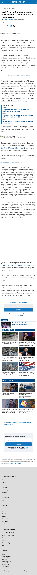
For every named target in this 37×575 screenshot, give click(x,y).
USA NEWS (5, 500)
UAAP (13, 8)
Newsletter (5, 521)
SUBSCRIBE (18, 444)
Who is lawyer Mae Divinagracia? (8, 393)
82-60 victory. (22, 101)
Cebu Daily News (7, 562)
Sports (4, 482)
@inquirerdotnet (19, 19)
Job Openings (5, 524)
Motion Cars (5, 567)
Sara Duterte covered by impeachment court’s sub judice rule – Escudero (27, 344)
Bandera (4, 559)
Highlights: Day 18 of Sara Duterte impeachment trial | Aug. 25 (25, 395)
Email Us (4, 514)
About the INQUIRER (8, 535)
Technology (5, 490)
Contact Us (5, 519)
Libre (3, 554)
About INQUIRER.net (8, 533)
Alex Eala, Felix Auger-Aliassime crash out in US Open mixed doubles (17, 116)
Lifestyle (4, 487)
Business (4, 492)
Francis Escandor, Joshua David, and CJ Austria (18, 265)
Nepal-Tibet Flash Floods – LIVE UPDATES (10, 343)
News (3, 480)
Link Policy (5, 540)
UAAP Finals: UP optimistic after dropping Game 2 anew (23, 323)
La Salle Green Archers (24, 422)
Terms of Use (11, 314)
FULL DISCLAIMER (16, 463)
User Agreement (6, 538)
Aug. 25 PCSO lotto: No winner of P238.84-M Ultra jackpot (26, 411)
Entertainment (6, 485)
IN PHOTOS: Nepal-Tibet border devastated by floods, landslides (9, 359)
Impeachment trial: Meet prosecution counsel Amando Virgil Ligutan (10, 411)
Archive (4, 516)
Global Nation (6, 497)
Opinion (4, 495)
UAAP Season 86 (8, 424)
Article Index (5, 545)
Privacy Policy (19, 315)
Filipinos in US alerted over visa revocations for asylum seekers (27, 374)
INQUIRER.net (5, 22)
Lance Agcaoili (8, 19)
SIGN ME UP (18, 309)
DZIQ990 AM (5, 564)
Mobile (4, 509)
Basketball (6, 8)
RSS (3, 511)
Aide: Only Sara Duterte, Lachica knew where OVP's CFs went (27, 359)
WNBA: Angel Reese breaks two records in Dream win (17, 122)
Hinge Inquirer (6, 556)
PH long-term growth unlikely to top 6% (8, 373)
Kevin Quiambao (12, 422)
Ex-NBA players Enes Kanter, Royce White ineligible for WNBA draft (17, 110)
